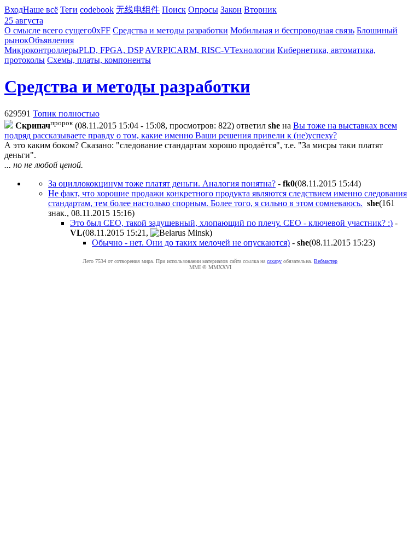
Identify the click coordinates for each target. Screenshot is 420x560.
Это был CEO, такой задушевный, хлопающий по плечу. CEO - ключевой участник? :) (231, 223)
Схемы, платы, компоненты (99, 60)
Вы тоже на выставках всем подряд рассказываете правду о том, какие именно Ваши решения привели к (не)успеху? (200, 130)
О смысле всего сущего (48, 30)
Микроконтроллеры (41, 50)
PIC (170, 50)
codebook (97, 9)
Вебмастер (325, 261)
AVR (154, 50)
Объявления (51, 40)
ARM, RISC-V (203, 50)
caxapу (274, 261)
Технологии (252, 50)
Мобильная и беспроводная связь (292, 30)
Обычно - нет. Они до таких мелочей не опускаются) (191, 242)
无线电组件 (138, 9)
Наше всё (40, 9)
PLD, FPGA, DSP (111, 50)
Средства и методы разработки (170, 30)
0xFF (101, 30)
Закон (231, 9)
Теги (69, 9)
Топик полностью (66, 113)
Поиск (174, 9)
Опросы (203, 9)
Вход (13, 9)
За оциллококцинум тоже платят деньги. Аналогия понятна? (162, 183)
